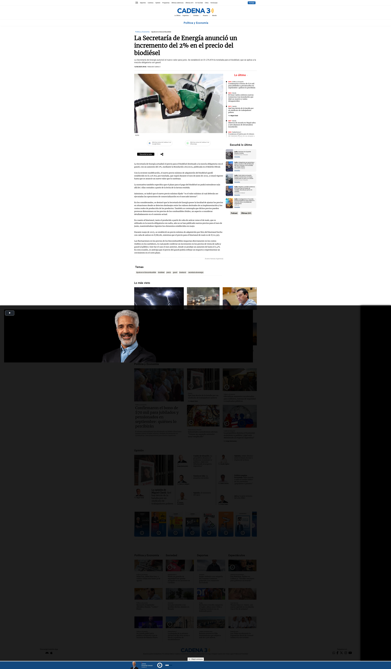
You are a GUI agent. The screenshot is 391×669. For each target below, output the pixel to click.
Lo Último (177, 15)
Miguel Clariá (234, 115)
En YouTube (199, 3)
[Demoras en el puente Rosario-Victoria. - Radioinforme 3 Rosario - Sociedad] (229, 154)
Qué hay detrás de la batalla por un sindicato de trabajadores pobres (241, 110)
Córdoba (196, 15)
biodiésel (161, 272)
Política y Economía (142, 32)
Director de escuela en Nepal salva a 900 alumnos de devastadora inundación (242, 125)
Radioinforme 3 (236, 132)
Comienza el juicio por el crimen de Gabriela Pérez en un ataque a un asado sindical (241, 136)
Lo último (240, 75)
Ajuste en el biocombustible (146, 272)
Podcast (234, 213)
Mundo (214, 15)
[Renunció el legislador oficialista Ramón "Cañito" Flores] (240, 298)
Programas (165, 3)
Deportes (143, 3)
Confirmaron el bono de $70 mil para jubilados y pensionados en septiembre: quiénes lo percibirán (241, 86)
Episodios (237, 157)
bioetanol (182, 272)
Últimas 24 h (189, 3)
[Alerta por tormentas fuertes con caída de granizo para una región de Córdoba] (203, 298)
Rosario (205, 15)
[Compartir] (162, 154)
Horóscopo (213, 3)
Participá (251, 3)
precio (168, 272)
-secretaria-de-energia (195, 272)
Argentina (185, 15)
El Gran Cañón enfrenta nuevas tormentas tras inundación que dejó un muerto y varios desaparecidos (241, 98)
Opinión (157, 3)
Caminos (150, 3)
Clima (206, 3)
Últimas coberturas (177, 3)
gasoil (175, 272)
